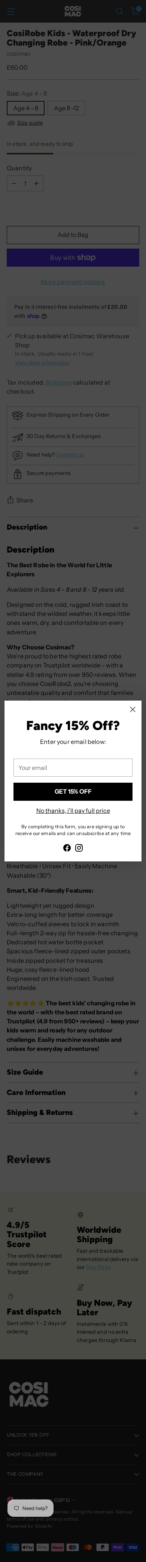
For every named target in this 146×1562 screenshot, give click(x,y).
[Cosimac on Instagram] (78, 849)
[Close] (133, 709)
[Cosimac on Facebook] (67, 849)
